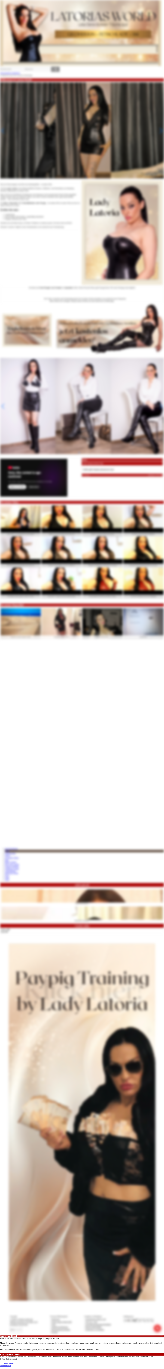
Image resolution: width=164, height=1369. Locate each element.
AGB (7, 880)
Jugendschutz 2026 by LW (96, 1319)
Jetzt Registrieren (11, 849)
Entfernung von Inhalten (95, 1330)
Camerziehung (10, 871)
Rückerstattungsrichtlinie (61, 1330)
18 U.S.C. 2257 (92, 1322)
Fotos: (4, 932)
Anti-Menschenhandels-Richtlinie (98, 1324)
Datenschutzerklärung (8, 1359)
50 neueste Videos (12, 858)
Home (7, 851)
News (7, 875)
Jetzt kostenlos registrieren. (10, 73)
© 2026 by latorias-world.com (21, 1319)
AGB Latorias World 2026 (61, 1322)
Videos (7, 855)
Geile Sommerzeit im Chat (92, 463)
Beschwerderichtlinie (94, 1327)
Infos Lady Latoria (12, 864)
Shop (7, 860)
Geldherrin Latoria (12, 869)
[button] (2, 130)
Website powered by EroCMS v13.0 (24, 1322)
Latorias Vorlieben (12, 867)
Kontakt (55, 1332)
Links (7, 878)
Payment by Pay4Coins (19, 1324)
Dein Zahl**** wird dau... (82, 920)
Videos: (5, 929)
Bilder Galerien (10, 862)
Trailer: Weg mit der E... (82, 903)
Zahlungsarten (10, 853)
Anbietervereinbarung (59, 1327)
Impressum (56, 1319)
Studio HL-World (11, 873)
